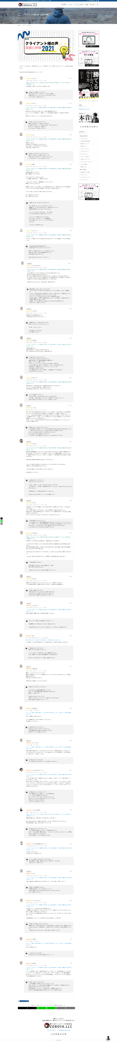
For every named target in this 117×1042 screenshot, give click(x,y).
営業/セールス (84, 166)
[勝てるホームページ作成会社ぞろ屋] (28, 5)
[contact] (98, 0)
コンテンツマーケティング (87, 161)
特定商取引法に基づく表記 (64, 1030)
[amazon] (95, 0)
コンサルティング (85, 151)
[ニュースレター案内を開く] (108, 1037)
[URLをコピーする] (65, 1008)
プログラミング (84, 138)
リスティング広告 (85, 156)
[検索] (97, 127)
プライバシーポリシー (51, 1030)
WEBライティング (85, 143)
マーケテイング (83, 154)
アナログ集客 (84, 164)
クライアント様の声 (24, 1001)
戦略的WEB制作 (84, 136)
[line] (91, 0)
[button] (27, 1008)
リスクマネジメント (85, 177)
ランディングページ (85, 148)
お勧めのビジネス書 (85, 172)
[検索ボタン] (97, 4)
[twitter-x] (88, 0)
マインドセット (84, 179)
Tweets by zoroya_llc (84, 109)
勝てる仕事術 (83, 169)
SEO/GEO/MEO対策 (85, 141)
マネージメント (84, 174)
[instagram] (89, 0)
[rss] (96, 0)
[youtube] (93, 0)
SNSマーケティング (85, 159)
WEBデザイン (84, 146)
